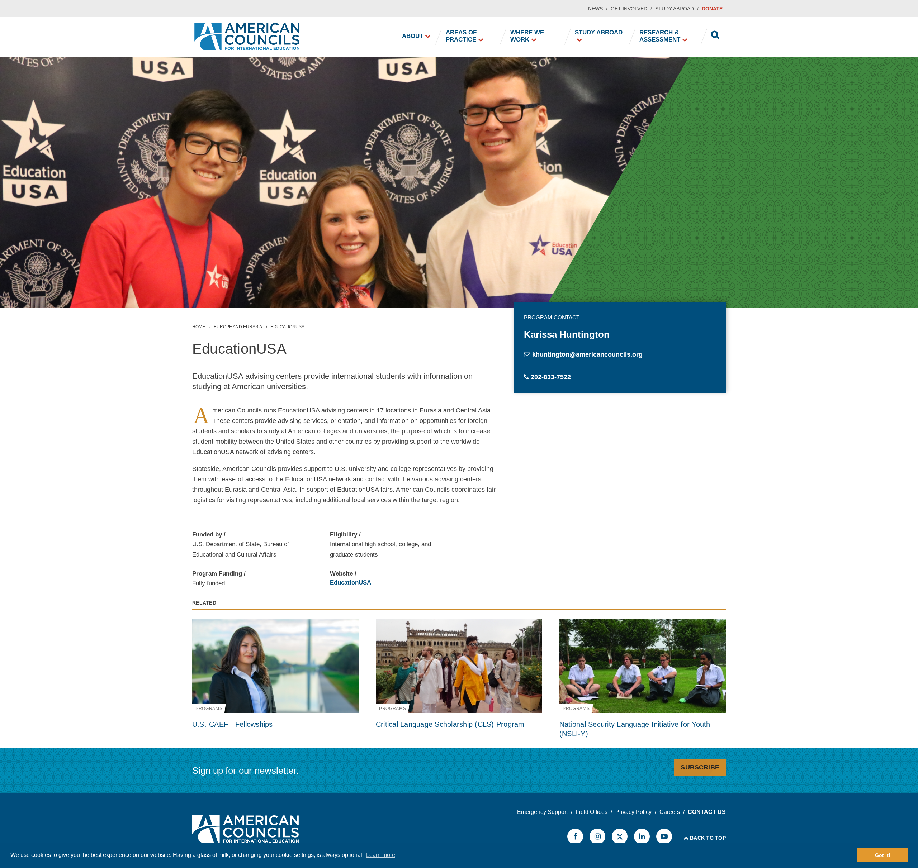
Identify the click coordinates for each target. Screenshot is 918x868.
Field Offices (591, 812)
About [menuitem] (412, 36)
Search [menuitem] (715, 36)
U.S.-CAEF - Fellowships (232, 724)
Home (198, 326)
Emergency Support (542, 812)
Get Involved (629, 8)
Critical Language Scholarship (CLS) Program (450, 724)
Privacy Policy (633, 812)
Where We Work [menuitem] (527, 36)
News (595, 8)
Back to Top (708, 838)
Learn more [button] (380, 855)
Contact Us (707, 812)
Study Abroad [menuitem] (599, 32)
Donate (712, 8)
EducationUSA (350, 582)
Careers (669, 812)
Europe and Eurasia (238, 326)
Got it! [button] (882, 855)
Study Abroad (674, 8)
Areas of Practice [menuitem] (461, 36)
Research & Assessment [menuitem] (659, 36)
